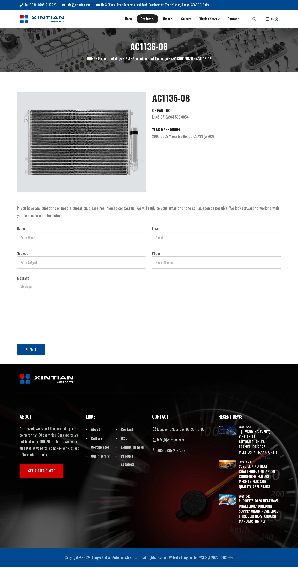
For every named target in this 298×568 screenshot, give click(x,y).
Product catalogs (110, 58)
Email (156, 228)
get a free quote (41, 470)
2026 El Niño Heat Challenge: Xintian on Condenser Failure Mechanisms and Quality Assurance (257, 476)
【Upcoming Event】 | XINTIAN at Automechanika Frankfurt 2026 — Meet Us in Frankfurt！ (258, 442)
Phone (156, 253)
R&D (124, 438)
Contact (233, 18)
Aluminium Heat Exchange (150, 58)
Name (22, 228)
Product (146, 18)
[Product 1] (81, 141)
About (166, 18)
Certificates (100, 447)
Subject (23, 253)
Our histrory (100, 456)
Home (129, 18)
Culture (186, 18)
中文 (274, 18)
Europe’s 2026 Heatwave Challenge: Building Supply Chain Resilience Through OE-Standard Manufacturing (258, 511)
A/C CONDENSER (182, 58)
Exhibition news (133, 447)
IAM (127, 58)
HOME (91, 58)
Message (23, 278)
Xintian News (208, 18)
